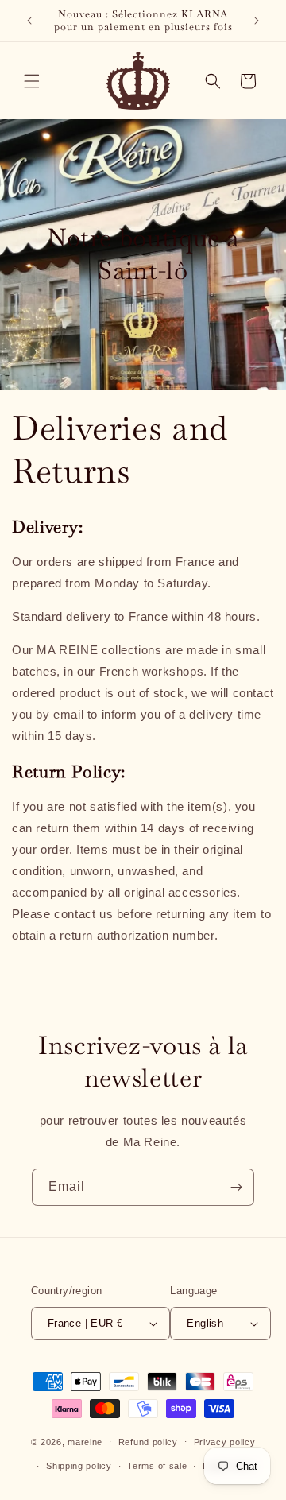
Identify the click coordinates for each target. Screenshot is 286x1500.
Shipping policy (79, 1466)
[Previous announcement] (29, 20)
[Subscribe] (235, 1187)
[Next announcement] (256, 20)
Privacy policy (225, 1442)
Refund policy (148, 1442)
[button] (31, 81)
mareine (85, 1441)
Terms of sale (157, 1466)
